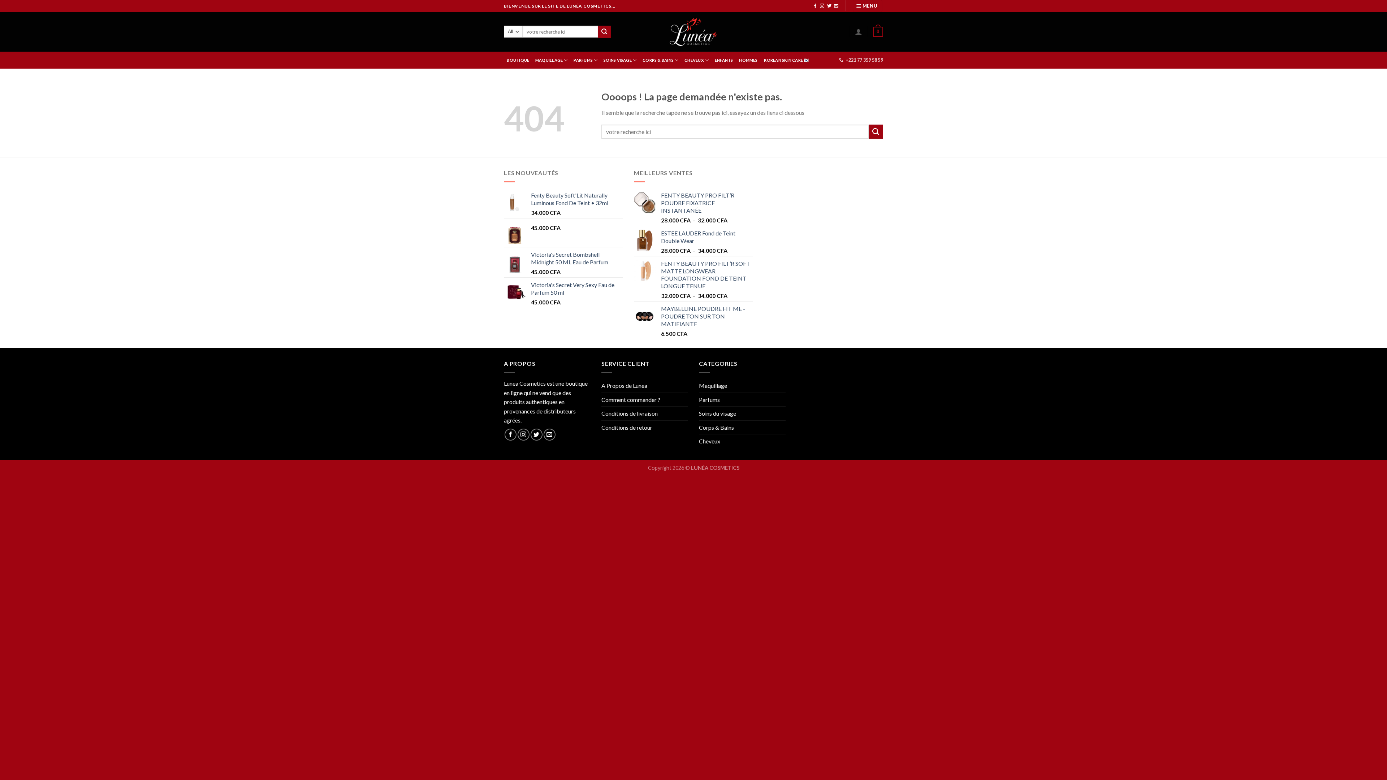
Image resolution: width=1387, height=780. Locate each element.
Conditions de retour (626, 427)
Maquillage (713, 385)
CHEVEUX (694, 60)
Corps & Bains (716, 427)
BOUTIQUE (518, 60)
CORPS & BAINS (658, 60)
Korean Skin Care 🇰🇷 (786, 60)
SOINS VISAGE (618, 60)
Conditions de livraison (629, 413)
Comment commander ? (630, 399)
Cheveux (709, 441)
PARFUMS (583, 60)
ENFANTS (724, 60)
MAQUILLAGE (549, 60)
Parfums (709, 399)
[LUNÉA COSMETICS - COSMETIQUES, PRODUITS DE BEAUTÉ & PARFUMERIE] (694, 32)
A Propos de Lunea (624, 385)
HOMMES (748, 60)
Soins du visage (717, 413)
